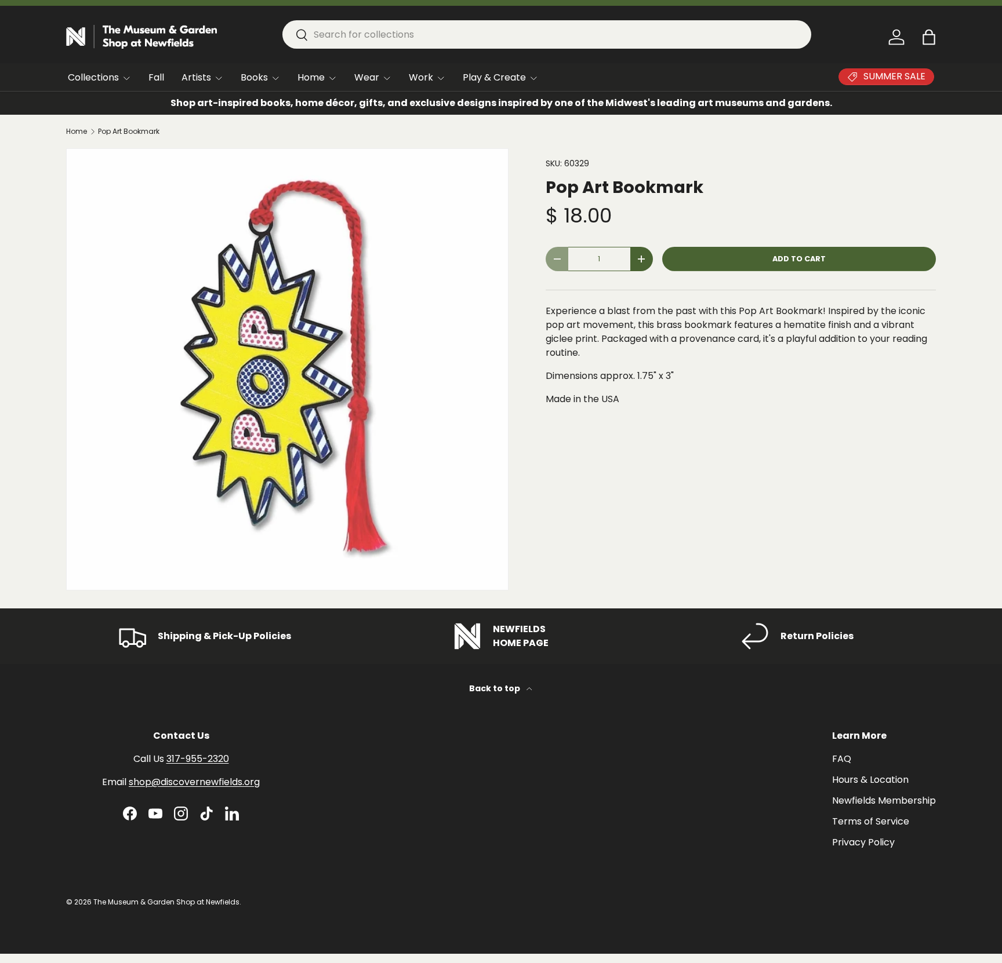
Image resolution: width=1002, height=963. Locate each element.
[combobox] (546, 34)
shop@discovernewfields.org (194, 782)
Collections (93, 77)
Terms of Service (870, 821)
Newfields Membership (884, 800)
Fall (156, 77)
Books (254, 77)
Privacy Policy (863, 842)
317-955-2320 (197, 758)
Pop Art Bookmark (128, 131)
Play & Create (494, 77)
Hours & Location (870, 779)
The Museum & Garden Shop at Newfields (166, 902)
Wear (366, 77)
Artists (196, 77)
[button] (929, 37)
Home (311, 77)
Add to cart (799, 259)
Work (421, 77)
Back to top (495, 688)
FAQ (841, 758)
